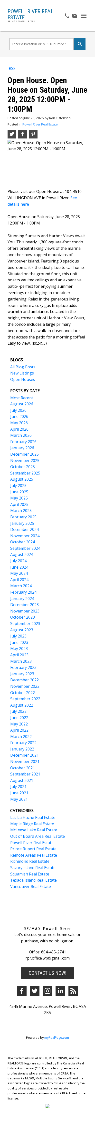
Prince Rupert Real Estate (33, 848)
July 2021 (18, 786)
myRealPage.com (56, 1037)
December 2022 (24, 680)
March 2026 (21, 435)
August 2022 (21, 705)
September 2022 (25, 698)
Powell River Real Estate (40, 124)
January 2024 (22, 598)
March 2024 (21, 585)
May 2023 (19, 648)
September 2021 (25, 774)
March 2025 (21, 510)
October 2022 (22, 692)
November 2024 (24, 535)
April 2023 (19, 655)
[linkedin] (60, 991)
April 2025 (19, 504)
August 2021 (21, 780)
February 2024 (23, 592)
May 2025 (19, 498)
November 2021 (24, 761)
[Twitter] (34, 991)
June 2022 (19, 717)
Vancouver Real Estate (30, 886)
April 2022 (19, 730)
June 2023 (19, 642)
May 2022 (19, 724)
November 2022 (24, 686)
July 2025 (18, 485)
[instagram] (47, 991)
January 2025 (22, 523)
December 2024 (24, 529)
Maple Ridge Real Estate (32, 823)
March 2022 (21, 736)
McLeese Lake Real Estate (33, 830)
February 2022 (23, 742)
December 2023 (24, 604)
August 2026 (21, 404)
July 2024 (18, 560)
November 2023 (24, 611)
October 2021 (22, 768)
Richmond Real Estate (29, 861)
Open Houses (22, 379)
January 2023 (22, 673)
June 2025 (19, 492)
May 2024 (19, 573)
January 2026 (22, 447)
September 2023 (25, 623)
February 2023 (23, 667)
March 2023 (21, 661)
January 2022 (22, 749)
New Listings (22, 373)
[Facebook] (22, 991)
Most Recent (21, 397)
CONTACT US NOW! (47, 973)
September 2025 (25, 473)
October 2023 (22, 617)
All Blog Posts (22, 367)
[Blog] (73, 991)
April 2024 (19, 579)
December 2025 (24, 454)
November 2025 (24, 460)
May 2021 (19, 799)
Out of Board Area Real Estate (37, 836)
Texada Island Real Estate (33, 880)
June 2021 (19, 793)
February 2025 (23, 517)
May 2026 (19, 422)
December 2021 (24, 755)
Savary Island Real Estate (33, 867)
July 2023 (18, 636)
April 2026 (19, 429)
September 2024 (25, 548)
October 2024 (22, 542)
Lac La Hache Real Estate (32, 817)
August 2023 (21, 630)
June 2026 (19, 416)
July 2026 (18, 410)
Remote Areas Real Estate (33, 855)
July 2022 (18, 711)
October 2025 (22, 466)
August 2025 (21, 479)
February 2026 (23, 441)
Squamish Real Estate (29, 874)
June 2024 (19, 567)
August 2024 (21, 554)
